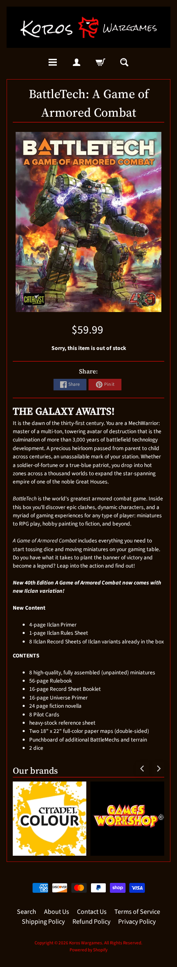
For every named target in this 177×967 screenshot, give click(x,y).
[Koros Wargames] (88, 27)
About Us (56, 911)
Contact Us (92, 911)
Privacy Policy (137, 921)
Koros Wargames (85, 943)
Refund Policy (91, 921)
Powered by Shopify (88, 950)
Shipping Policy (43, 921)
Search (26, 911)
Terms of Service (137, 911)
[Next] (158, 768)
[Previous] (142, 768)
